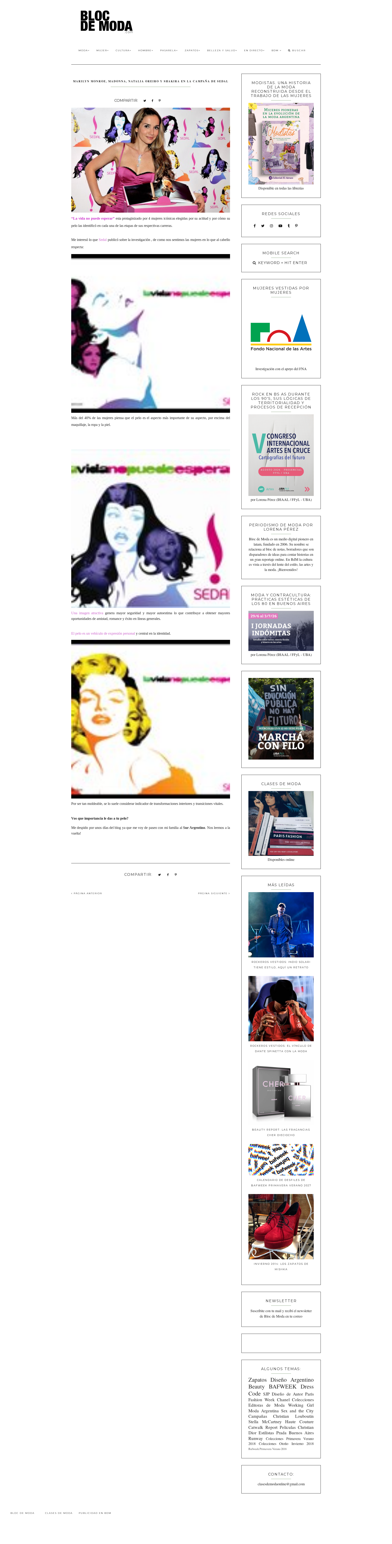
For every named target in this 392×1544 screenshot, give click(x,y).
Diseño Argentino (292, 1379)
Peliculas (288, 1427)
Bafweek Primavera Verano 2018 (267, 1449)
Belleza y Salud (221, 50)
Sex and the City (297, 1410)
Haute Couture (299, 1421)
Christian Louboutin (293, 1416)
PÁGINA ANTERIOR (87, 893)
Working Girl (301, 1405)
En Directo (253, 50)
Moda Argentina (263, 1410)
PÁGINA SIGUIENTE (213, 893)
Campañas (257, 1416)
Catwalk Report (262, 1427)
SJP (266, 1394)
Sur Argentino (194, 828)
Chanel (283, 1399)
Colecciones (303, 1399)
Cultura (123, 50)
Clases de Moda (59, 1513)
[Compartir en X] (144, 100)
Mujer (101, 50)
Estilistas (266, 1432)
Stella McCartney (265, 1421)
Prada (281, 1432)
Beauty (256, 1386)
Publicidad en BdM (95, 1513)
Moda (83, 50)
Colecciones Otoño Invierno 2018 (286, 1443)
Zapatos (191, 50)
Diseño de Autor (287, 1394)
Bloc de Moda (22, 1513)
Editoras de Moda (266, 1405)
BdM (276, 50)
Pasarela (168, 50)
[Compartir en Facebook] (152, 100)
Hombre (145, 50)
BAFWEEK (282, 1386)
